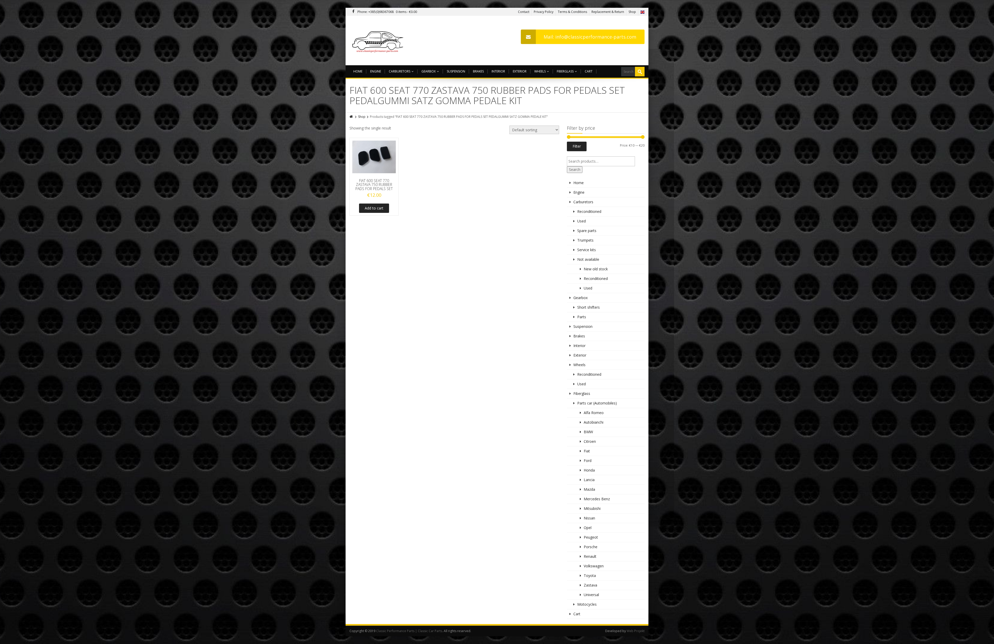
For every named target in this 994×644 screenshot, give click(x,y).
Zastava (590, 585)
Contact (523, 12)
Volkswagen (594, 565)
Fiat (587, 450)
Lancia (589, 479)
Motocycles (587, 604)
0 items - (406, 12)
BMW (588, 431)
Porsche (590, 546)
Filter (577, 146)
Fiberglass (565, 71)
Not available (588, 259)
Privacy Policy (543, 12)
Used (581, 221)
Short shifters (588, 307)
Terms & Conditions (572, 12)
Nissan (589, 518)
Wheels (540, 71)
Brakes (478, 71)
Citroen (590, 441)
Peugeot (591, 537)
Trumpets (585, 240)
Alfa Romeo (594, 412)
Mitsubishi (592, 508)
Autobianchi (593, 422)
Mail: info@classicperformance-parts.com (590, 37)
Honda (589, 470)
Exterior (520, 71)
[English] (642, 12)
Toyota (590, 575)
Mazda (589, 489)
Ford (587, 460)
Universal (591, 594)
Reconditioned (589, 211)
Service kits (586, 249)
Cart (589, 71)
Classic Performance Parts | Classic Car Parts (409, 631)
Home (357, 71)
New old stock (596, 268)
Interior (498, 71)
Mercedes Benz (597, 498)
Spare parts (586, 230)
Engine (375, 71)
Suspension (456, 71)
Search (574, 169)
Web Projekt (636, 631)
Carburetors (399, 71)
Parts (581, 316)
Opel (587, 527)
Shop (632, 12)
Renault (590, 556)
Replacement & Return (607, 12)
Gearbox (428, 71)
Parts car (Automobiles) (597, 403)
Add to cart (374, 208)
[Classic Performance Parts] (378, 40)
